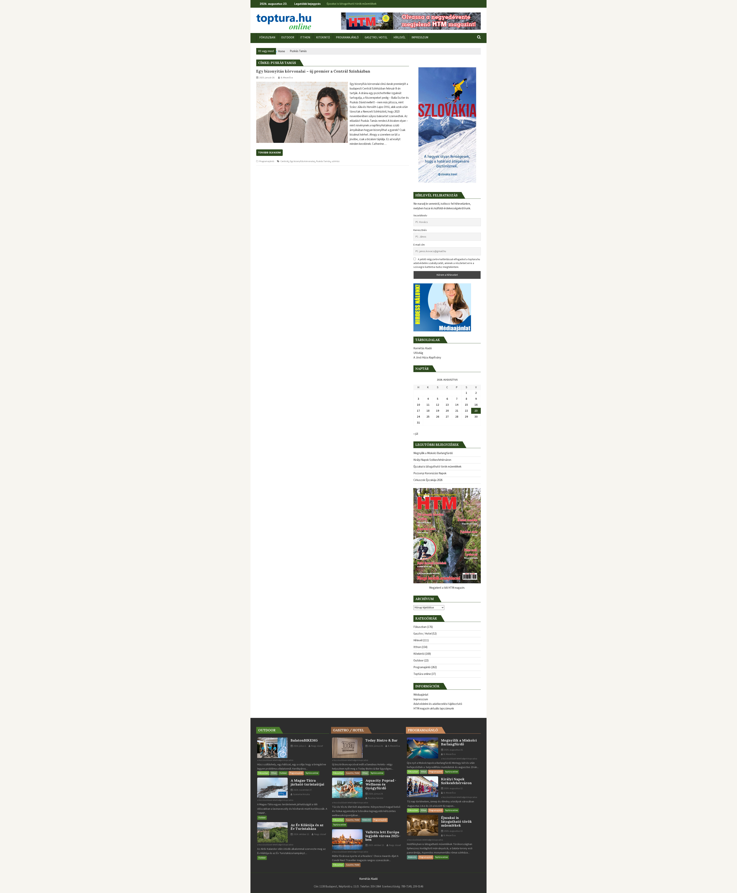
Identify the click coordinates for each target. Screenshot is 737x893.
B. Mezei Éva (287, 77)
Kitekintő (419, 654)
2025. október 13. (376, 845)
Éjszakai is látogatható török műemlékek (351, 4)
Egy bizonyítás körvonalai (302, 161)
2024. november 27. (302, 790)
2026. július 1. (300, 746)
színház (336, 161)
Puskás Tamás (323, 161)
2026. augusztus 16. (453, 749)
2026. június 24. (375, 793)
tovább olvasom (269, 152)
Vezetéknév (420, 216)
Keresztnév (420, 230)
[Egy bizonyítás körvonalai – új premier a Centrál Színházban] (302, 84)
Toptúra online (422, 674)
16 (476, 405)
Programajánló (266, 161)
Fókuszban (419, 627)
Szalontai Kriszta (301, 794)
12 (437, 405)
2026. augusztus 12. (453, 788)
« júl (415, 434)
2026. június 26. (375, 746)
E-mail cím (419, 245)
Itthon (417, 647)
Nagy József (317, 746)
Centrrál (284, 161)
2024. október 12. (301, 834)
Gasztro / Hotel (422, 634)
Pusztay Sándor (375, 798)
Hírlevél (417, 640)
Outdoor (418, 661)
